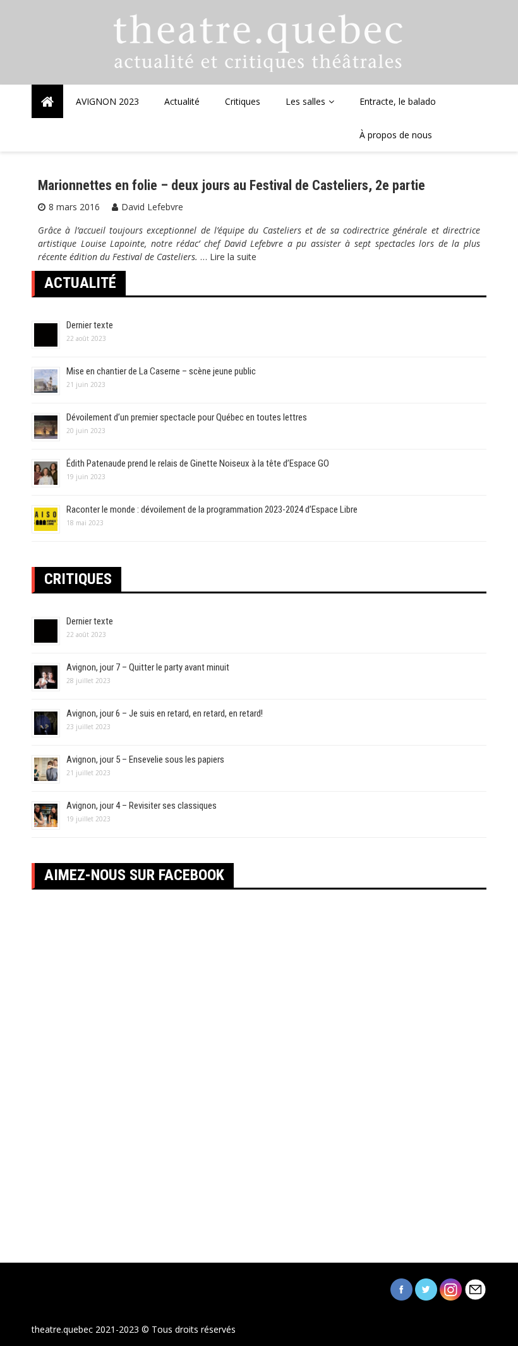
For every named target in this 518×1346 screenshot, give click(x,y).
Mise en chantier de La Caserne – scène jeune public (161, 371)
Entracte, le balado (397, 101)
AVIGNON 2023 (107, 101)
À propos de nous (395, 135)
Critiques (242, 101)
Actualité (182, 101)
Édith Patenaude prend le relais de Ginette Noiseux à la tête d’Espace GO (197, 463)
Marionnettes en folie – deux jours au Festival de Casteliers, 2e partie (231, 185)
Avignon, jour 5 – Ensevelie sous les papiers (145, 759)
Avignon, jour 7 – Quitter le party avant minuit (147, 667)
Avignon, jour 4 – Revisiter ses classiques (141, 805)
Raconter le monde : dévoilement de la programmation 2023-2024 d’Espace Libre (212, 509)
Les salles (305, 101)
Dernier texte (89, 325)
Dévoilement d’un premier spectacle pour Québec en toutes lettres (186, 417)
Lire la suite (233, 257)
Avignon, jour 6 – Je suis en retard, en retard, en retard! (164, 713)
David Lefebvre (152, 207)
